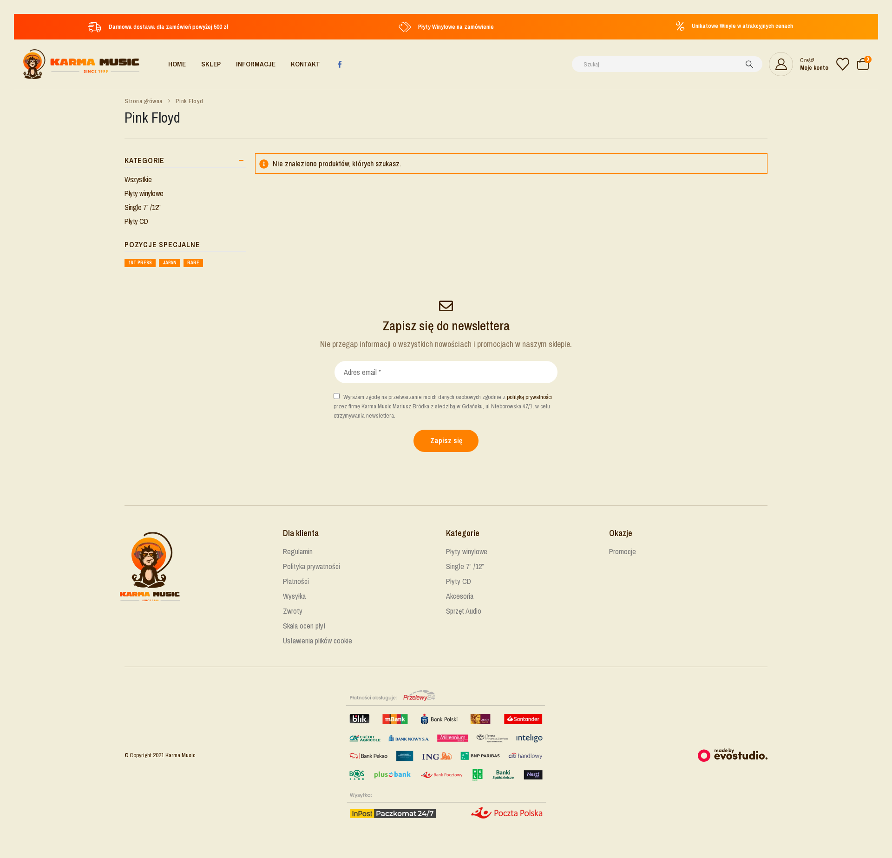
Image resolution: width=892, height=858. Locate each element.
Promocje (622, 551)
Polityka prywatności (311, 566)
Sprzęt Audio (463, 611)
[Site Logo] (81, 64)
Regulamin (298, 551)
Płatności (296, 581)
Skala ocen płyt (304, 626)
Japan (170, 263)
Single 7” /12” (465, 566)
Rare (193, 263)
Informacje (255, 64)
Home (177, 64)
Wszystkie (138, 179)
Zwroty (292, 611)
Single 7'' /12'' (142, 207)
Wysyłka (294, 596)
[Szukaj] (749, 64)
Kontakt (305, 64)
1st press (140, 263)
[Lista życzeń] (843, 64)
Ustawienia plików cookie (317, 640)
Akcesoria (459, 596)
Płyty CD (136, 221)
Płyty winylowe (144, 193)
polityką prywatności (529, 397)
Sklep (211, 64)
